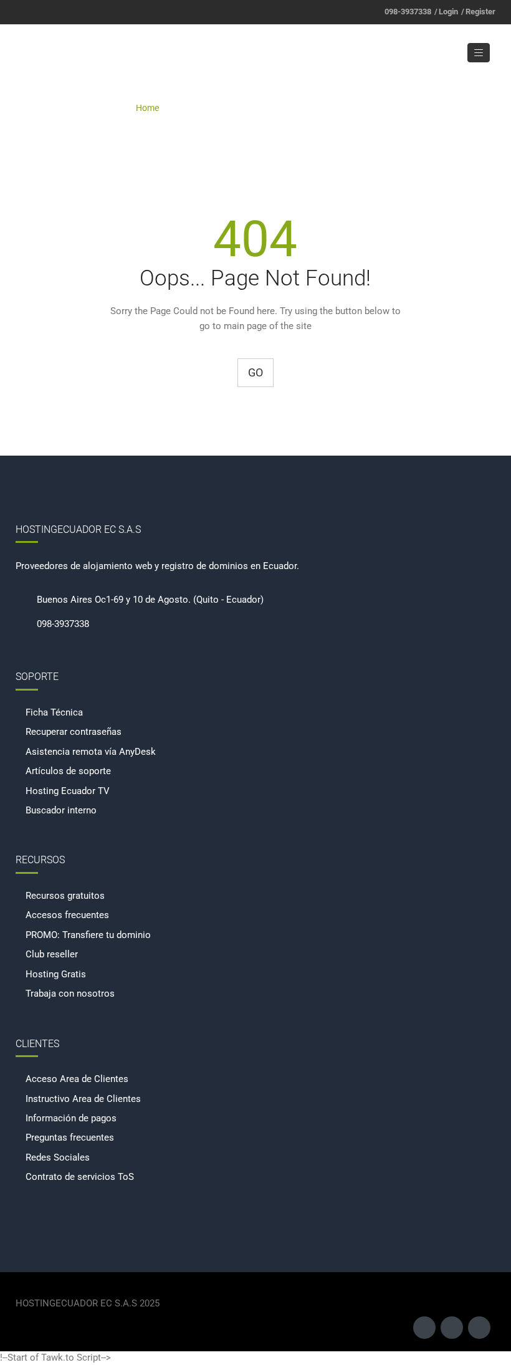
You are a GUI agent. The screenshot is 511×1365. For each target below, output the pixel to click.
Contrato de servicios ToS (80, 1176)
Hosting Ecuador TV (68, 791)
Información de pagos (71, 1118)
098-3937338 (407, 11)
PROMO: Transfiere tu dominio (88, 935)
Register (480, 11)
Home (147, 108)
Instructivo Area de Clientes (83, 1098)
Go (255, 372)
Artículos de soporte (68, 771)
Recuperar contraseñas (74, 731)
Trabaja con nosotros (70, 993)
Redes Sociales (58, 1157)
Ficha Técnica (54, 712)
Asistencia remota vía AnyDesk (91, 751)
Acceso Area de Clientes (77, 1079)
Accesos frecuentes (67, 915)
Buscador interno (61, 810)
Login (448, 11)
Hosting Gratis (56, 974)
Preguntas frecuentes (70, 1137)
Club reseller (52, 954)
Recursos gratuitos (65, 895)
